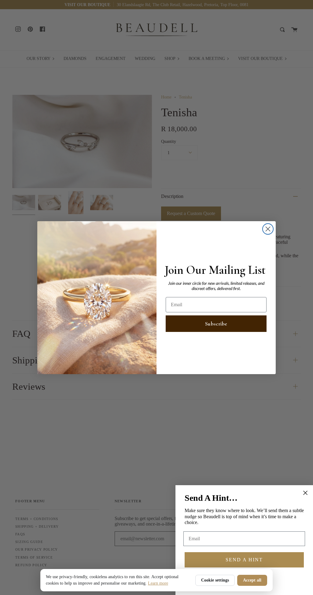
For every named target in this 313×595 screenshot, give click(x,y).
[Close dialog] (268, 229)
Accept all (252, 580)
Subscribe (216, 323)
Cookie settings (215, 580)
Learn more (158, 583)
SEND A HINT (244, 559)
